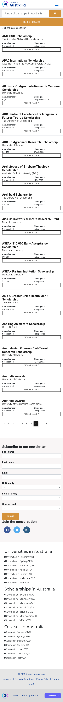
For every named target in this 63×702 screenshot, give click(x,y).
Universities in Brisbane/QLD (19, 565)
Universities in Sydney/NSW (19, 561)
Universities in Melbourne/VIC (20, 578)
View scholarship (31, 49)
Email (5, 472)
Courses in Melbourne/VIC (18, 653)
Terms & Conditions (24, 679)
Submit (10, 516)
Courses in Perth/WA (15, 657)
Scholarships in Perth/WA (18, 620)
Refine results (31, 21)
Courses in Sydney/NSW (17, 636)
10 (45, 423)
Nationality (8, 483)
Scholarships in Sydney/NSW (20, 598)
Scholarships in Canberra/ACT (20, 594)
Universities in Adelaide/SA (18, 569)
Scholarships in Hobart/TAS (19, 611)
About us (8, 679)
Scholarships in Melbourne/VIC (21, 616)
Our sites (51, 695)
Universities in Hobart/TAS (18, 574)
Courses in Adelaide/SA (17, 645)
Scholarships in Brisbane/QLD (20, 603)
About (16, 695)
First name (8, 451)
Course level (9, 504)
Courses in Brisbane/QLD (18, 640)
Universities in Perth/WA (17, 582)
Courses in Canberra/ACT (18, 632)
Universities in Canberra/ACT (19, 556)
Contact (24, 695)
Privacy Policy (42, 679)
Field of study (9, 493)
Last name (8, 462)
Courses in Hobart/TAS (17, 649)
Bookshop (35, 695)
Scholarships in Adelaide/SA (19, 607)
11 (51, 423)
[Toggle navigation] (57, 4)
